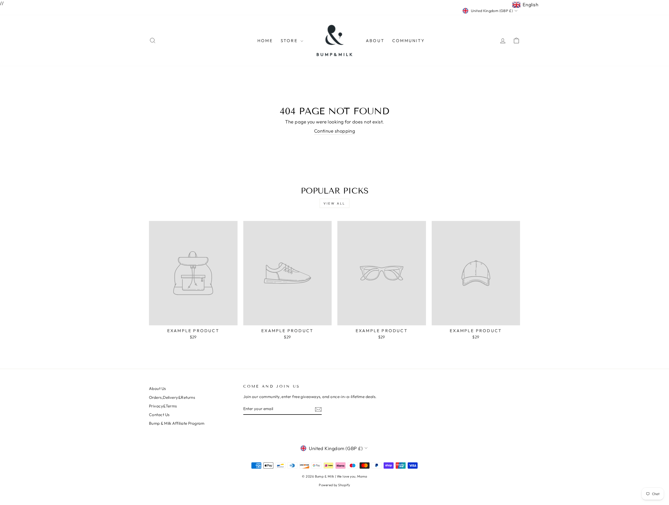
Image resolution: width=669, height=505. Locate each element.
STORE (290, 40)
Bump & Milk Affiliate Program (176, 423)
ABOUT (375, 40)
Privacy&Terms (163, 406)
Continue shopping (334, 131)
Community (408, 40)
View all (334, 203)
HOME (265, 40)
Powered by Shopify (334, 485)
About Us (157, 388)
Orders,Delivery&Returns (172, 397)
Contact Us (159, 414)
